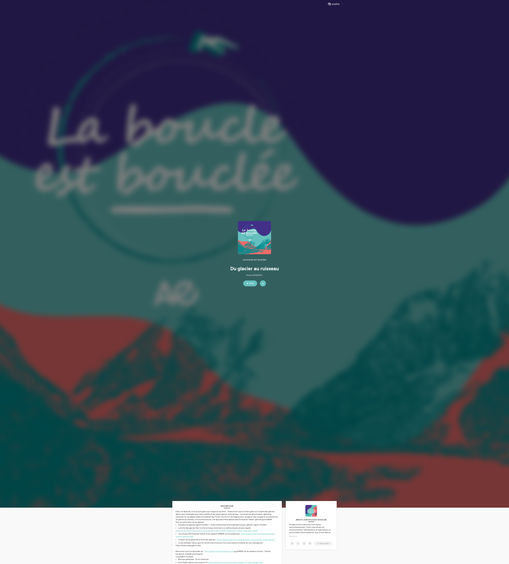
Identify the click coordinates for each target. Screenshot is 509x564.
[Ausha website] (333, 4)
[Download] (263, 283)
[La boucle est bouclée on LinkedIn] (310, 543)
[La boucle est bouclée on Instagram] (304, 543)
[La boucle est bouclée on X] (298, 543)
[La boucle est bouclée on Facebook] (292, 543)
